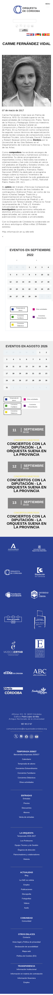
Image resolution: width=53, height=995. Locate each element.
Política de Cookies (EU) (26, 956)
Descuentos (26, 808)
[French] (35, 34)
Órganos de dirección (26, 850)
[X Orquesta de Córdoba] (16, 737)
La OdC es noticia (26, 880)
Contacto (26, 937)
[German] (38, 34)
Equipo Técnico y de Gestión (26, 845)
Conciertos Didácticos (26, 778)
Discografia (26, 894)
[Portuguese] (45, 34)
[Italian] (41, 34)
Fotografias (26, 898)
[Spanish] (48, 34)
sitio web (30, 232)
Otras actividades (26, 782)
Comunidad (26, 921)
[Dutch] (28, 34)
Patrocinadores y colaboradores (26, 854)
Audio (26, 908)
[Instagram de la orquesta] (28, 26)
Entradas (26, 799)
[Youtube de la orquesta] (32, 26)
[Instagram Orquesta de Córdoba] (31, 737)
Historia (26, 859)
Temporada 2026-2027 (26, 836)
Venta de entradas (26, 817)
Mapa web (26, 951)
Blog (26, 875)
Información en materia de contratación (27, 974)
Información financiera (26, 978)
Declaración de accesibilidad (26, 947)
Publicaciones (26, 889)
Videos (26, 903)
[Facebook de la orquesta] (24, 26)
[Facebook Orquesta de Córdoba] (26, 737)
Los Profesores (26, 841)
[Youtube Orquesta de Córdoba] (36, 737)
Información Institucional (26, 969)
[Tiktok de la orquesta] (17, 26)
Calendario (26, 759)
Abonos (26, 812)
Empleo (26, 885)
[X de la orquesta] (20, 26)
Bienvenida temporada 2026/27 (26, 754)
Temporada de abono (26, 764)
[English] (31, 34)
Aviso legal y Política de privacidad (26, 942)
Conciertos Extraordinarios (26, 768)
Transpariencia (26, 966)
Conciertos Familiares (26, 773)
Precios (27, 803)
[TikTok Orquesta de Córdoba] (21, 737)
